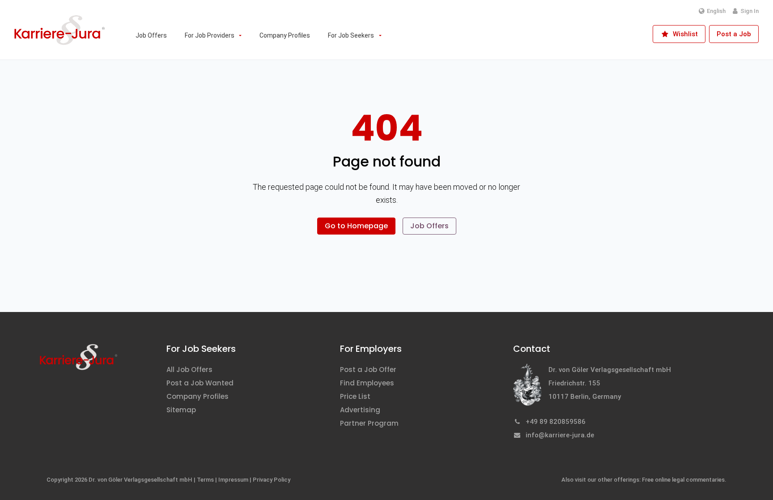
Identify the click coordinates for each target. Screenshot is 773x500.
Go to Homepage (356, 226)
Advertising (360, 410)
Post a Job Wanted (200, 383)
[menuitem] (151, 35)
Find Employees (367, 383)
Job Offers (429, 226)
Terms (205, 479)
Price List (355, 396)
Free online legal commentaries (683, 479)
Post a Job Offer (368, 369)
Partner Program (369, 423)
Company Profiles (197, 396)
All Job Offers (189, 369)
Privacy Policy (271, 479)
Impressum (233, 479)
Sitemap (181, 410)
